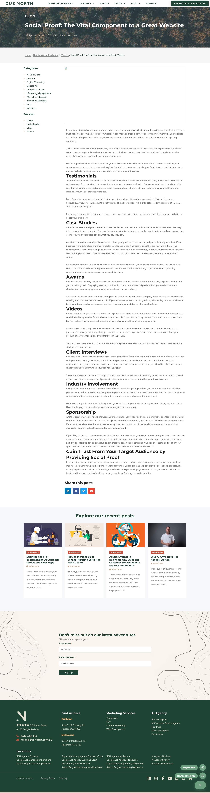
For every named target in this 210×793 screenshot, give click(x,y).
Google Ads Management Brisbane (33, 760)
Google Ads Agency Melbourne (122, 760)
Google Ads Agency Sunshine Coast (79, 760)
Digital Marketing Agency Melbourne (124, 763)
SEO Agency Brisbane (27, 756)
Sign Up (69, 672)
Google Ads (112, 718)
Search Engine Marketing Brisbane (33, 763)
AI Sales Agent (33, 552)
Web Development (115, 729)
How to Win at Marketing (45, 55)
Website (65, 55)
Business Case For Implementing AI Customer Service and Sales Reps (42, 559)
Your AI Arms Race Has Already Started (164, 558)
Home (28, 55)
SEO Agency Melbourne (118, 756)
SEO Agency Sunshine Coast (75, 763)
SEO (108, 722)
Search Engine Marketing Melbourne (124, 767)
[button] (61, 3)
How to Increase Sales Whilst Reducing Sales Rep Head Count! (84, 559)
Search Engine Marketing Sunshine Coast (82, 767)
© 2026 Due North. (25, 778)
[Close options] (200, 785)
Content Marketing (115, 725)
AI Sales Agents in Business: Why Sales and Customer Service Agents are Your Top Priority (124, 561)
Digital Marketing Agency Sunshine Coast (82, 756)
